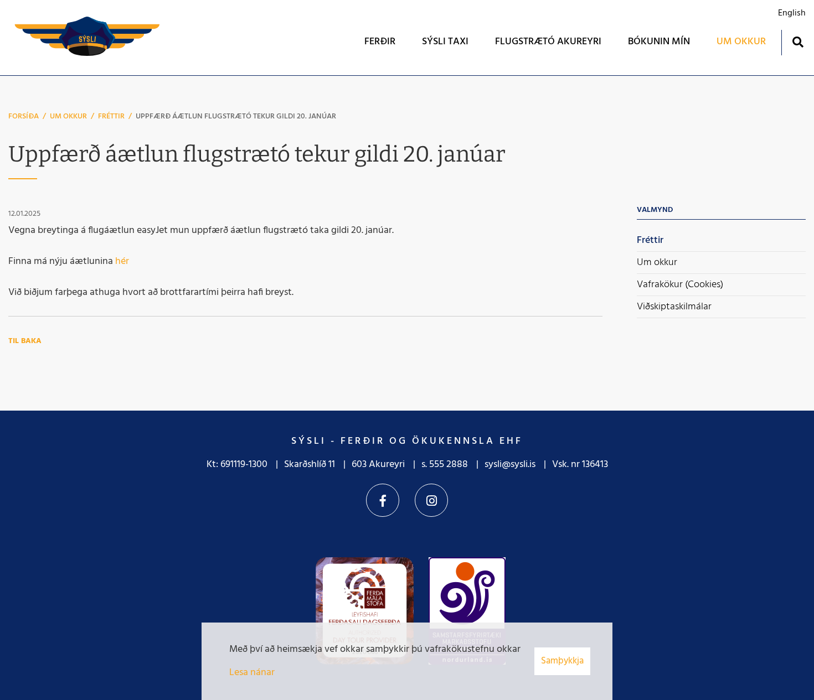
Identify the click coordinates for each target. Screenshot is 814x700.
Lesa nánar (252, 673)
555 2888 (448, 465)
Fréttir (111, 116)
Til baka (25, 341)
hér (122, 261)
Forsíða (23, 116)
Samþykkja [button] (562, 661)
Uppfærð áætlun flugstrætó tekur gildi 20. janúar (236, 116)
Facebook (382, 500)
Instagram (431, 500)
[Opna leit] (797, 42)
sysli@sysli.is (510, 465)
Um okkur (68, 116)
